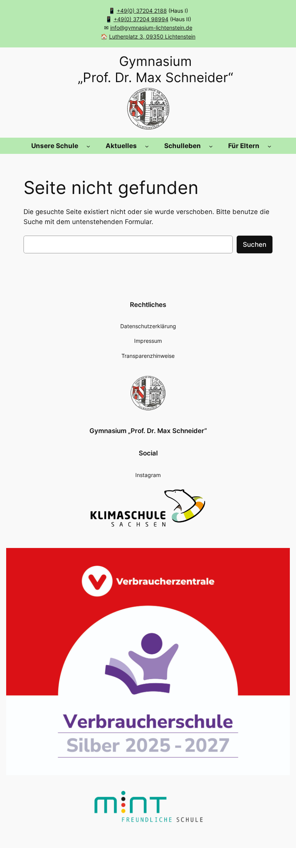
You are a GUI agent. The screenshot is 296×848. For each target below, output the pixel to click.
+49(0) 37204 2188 (142, 10)
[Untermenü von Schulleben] (211, 146)
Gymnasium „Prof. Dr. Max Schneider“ (148, 431)
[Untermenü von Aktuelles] (147, 146)
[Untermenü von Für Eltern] (269, 146)
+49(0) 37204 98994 (141, 19)
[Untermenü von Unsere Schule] (88, 146)
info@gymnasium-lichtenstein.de (151, 27)
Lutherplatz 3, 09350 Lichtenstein (152, 36)
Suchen (254, 244)
